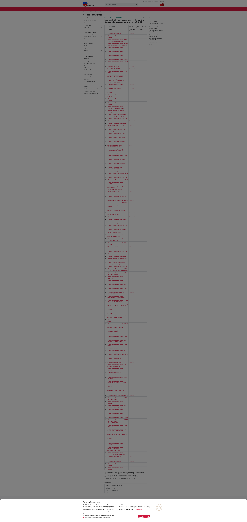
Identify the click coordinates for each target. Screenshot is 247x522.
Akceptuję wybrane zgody (144, 516)
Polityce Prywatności (138, 509)
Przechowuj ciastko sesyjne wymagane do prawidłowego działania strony (99, 515)
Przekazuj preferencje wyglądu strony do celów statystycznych (97, 517)
